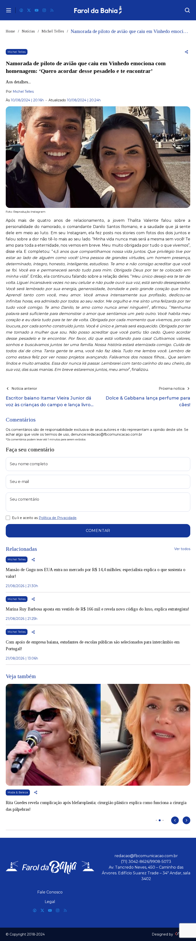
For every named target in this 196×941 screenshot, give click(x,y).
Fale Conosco (50, 892)
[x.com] (29, 10)
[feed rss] (52, 10)
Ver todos (182, 549)
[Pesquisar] (187, 10)
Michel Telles (53, 31)
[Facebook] (21, 10)
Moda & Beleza (18, 792)
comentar (98, 530)
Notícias (28, 31)
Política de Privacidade (57, 518)
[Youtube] (36, 10)
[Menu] (8, 10)
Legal (50, 901)
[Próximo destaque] (186, 820)
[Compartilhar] (186, 52)
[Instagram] (44, 10)
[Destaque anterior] (175, 820)
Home (10, 31)
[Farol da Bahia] (98, 10)
